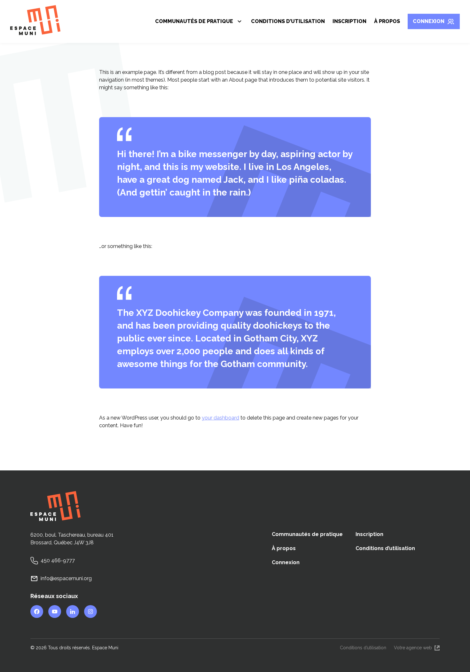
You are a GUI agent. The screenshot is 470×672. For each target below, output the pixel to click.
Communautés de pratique (194, 22)
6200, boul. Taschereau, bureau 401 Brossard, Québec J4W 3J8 (72, 539)
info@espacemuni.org (66, 578)
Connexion (428, 21)
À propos (387, 21)
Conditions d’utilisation (288, 21)
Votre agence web (417, 648)
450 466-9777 (58, 560)
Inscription (349, 21)
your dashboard (220, 418)
